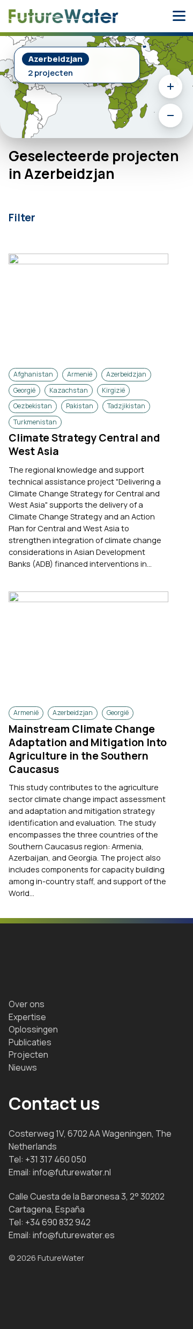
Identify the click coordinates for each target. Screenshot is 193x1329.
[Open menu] (179, 16)
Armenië (79, 374)
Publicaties (30, 1042)
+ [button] (170, 86)
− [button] (170, 115)
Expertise (27, 1017)
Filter (22, 218)
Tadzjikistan (126, 405)
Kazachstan (68, 390)
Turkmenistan (35, 422)
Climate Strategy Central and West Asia (84, 444)
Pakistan (79, 405)
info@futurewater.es (74, 1235)
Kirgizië (113, 390)
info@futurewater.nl (72, 1172)
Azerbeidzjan (126, 374)
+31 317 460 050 (55, 1159)
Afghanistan (33, 374)
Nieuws (23, 1067)
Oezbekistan (32, 405)
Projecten (28, 1054)
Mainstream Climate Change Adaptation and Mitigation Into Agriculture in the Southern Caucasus (88, 749)
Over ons (26, 1004)
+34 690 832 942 (58, 1222)
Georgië (24, 390)
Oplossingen (33, 1029)
